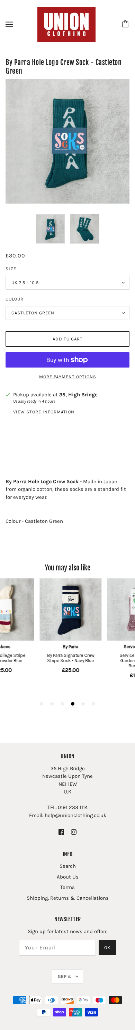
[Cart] (126, 24)
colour (15, 299)
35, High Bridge (78, 395)
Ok (107, 947)
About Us (68, 877)
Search (68, 866)
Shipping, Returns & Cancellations (68, 898)
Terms (67, 887)
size (11, 268)
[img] (61, 831)
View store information (43, 412)
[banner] (66, 24)
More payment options (67, 376)
